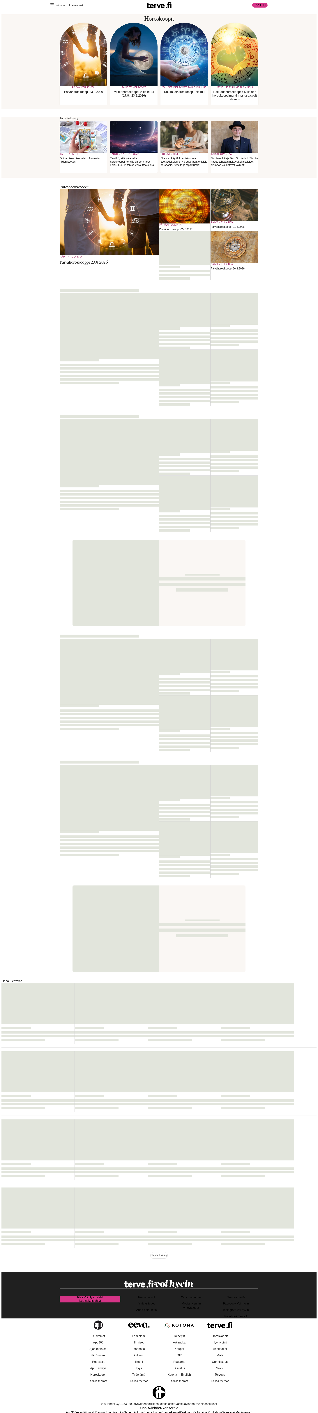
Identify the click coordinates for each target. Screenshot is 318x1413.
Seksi (219, 1368)
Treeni (139, 1361)
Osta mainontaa (191, 1297)
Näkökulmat (98, 1355)
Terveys (220, 1374)
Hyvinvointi (220, 1342)
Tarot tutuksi (68, 118)
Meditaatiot (220, 1348)
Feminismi (139, 1336)
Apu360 (98, 1342)
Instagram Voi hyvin (236, 1309)
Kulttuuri (138, 1355)
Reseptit (179, 1336)
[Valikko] (52, 5)
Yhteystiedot (146, 1303)
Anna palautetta (146, 1309)
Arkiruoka (179, 1342)
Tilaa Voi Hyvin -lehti (90, 1297)
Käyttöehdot (143, 1403)
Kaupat (179, 1348)
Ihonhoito (139, 1348)
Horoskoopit (98, 1374)
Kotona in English (179, 1374)
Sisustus (179, 1368)
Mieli (220, 1355)
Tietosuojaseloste (162, 1403)
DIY (179, 1355)
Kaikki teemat (98, 1381)
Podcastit (98, 1361)
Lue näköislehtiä (90, 1300)
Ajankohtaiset (98, 1348)
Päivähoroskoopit (74, 187)
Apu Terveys (98, 1368)
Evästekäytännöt (184, 1403)
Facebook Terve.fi (236, 1316)
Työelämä (138, 1374)
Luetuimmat (76, 5)
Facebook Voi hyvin (236, 1303)
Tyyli (139, 1368)
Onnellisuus (220, 1361)
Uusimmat (60, 5)
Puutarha (179, 1361)
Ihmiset (139, 1342)
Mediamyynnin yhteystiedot (191, 1305)
